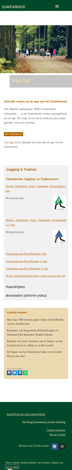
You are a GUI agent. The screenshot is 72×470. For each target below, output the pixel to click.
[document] (36, 235)
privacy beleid (12, 466)
